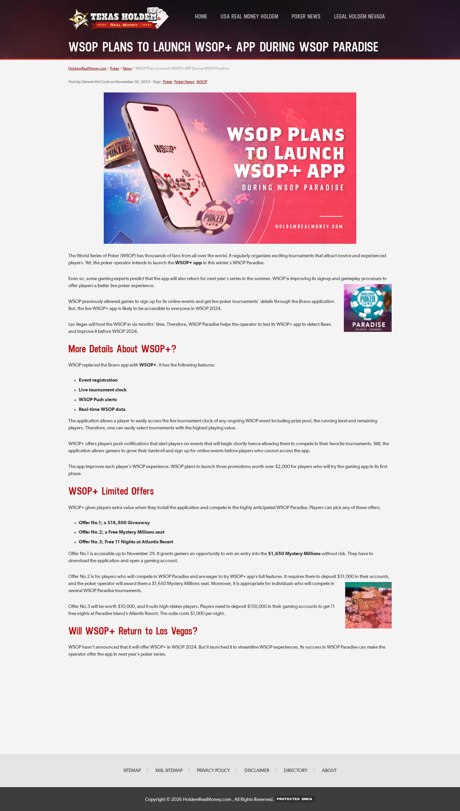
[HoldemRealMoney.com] (118, 28)
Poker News (306, 17)
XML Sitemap (169, 770)
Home (201, 17)
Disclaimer (256, 770)
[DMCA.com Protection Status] (295, 799)
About (329, 770)
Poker (167, 82)
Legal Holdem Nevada (359, 17)
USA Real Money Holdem (249, 17)
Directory (295, 770)
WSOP (201, 82)
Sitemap (132, 770)
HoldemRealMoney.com (207, 799)
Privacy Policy (213, 770)
